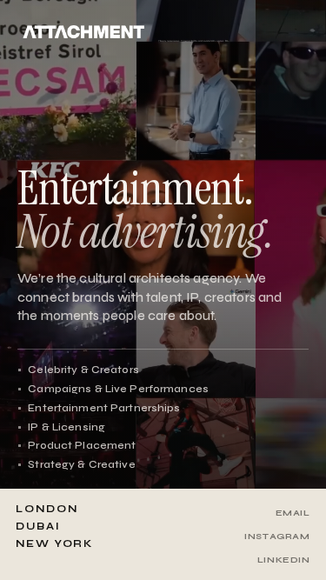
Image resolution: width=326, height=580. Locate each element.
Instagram (276, 536)
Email (293, 513)
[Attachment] (83, 31)
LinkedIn (283, 560)
